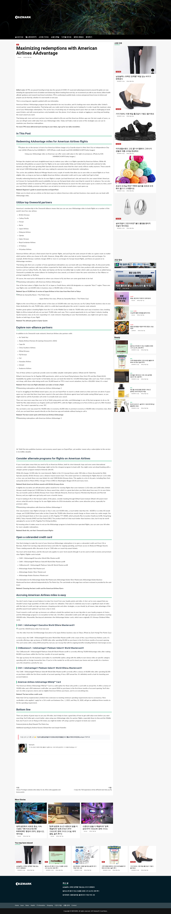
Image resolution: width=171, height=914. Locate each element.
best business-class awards (86, 193)
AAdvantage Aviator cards (65, 617)
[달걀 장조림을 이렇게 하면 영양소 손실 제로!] (121, 327)
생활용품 (76, 861)
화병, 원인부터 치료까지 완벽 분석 (140, 298)
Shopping (50, 905)
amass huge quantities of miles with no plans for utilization (43, 604)
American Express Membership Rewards (82, 493)
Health (33, 905)
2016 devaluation (65, 501)
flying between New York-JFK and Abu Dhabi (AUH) (87, 376)
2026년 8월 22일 (130, 116)
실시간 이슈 (19, 37)
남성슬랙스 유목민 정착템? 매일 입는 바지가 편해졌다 (79, 887)
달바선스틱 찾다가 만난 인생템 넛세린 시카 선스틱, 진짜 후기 (81, 891)
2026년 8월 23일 (130, 81)
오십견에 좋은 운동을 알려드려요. (140, 313)
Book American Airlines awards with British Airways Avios (43, 484)
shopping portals (54, 606)
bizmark (19, 57)
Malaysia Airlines (25, 232)
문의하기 (89, 37)
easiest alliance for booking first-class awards (50, 272)
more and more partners (36, 118)
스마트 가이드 (44, 37)
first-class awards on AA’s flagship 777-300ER (52, 516)
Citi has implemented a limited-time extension (40, 698)
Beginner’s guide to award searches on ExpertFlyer (41, 190)
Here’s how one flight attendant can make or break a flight (43, 385)
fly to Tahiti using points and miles (56, 400)
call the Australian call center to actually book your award (47, 397)
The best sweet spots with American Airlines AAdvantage (42, 415)
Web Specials (46, 166)
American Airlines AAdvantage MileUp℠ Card (35, 686)
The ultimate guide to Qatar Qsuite (35, 321)
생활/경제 (66, 905)
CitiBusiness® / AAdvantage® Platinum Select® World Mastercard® (43, 565)
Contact (74, 905)
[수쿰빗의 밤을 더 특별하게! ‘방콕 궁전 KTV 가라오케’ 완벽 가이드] (97, 813)
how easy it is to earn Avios (100, 490)
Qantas (21, 235)
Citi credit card (48, 700)
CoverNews (103, 911)
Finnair (21, 222)
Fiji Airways (23, 355)
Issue (122, 283)
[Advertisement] (109, 17)
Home (17, 905)
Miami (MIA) (34, 481)
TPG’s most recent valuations (71, 381)
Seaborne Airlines (25, 368)
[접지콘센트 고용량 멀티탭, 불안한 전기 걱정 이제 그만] (85, 855)
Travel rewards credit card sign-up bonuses (31, 612)
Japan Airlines (24, 229)
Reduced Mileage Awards (44, 172)
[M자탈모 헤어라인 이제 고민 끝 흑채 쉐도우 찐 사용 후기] (121, 376)
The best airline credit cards (32, 694)
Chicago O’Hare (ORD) (48, 481)
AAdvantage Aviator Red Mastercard (32, 568)
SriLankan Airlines (25, 249)
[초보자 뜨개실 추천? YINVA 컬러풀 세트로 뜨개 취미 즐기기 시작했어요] (135, 169)
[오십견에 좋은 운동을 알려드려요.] (121, 313)
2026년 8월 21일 (130, 153)
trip (17, 44)
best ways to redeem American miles (60, 193)
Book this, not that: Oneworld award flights (38, 530)
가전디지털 (58, 905)
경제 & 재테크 (79, 37)
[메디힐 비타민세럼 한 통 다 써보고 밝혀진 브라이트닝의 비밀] (121, 390)
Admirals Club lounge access (101, 643)
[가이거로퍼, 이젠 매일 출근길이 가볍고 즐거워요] (135, 97)
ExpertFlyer (62, 392)
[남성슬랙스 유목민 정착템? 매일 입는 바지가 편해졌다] (135, 60)
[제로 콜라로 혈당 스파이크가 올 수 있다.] (135, 277)
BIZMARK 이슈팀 (121, 81)
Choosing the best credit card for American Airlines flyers (43, 588)
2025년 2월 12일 (141, 330)
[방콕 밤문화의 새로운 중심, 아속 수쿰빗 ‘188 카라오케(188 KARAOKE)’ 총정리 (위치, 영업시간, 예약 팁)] (31, 813)
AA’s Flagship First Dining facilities (45, 521)
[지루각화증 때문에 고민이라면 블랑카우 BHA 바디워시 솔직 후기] (121, 361)
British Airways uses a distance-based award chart (46, 476)
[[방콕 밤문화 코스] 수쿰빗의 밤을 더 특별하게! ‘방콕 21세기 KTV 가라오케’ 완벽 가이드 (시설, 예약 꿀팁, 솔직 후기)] (64, 813)
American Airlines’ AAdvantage (27, 104)
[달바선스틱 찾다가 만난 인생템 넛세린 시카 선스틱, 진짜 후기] (121, 347)
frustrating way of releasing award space (70, 109)
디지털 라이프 (66, 37)
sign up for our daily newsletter (69, 127)
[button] (155, 36)
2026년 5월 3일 (92, 831)
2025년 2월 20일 (140, 315)
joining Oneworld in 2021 (47, 341)
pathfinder (134, 330)
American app (56, 411)
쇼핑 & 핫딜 (55, 37)
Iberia (21, 225)
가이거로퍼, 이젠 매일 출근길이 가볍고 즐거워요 (135, 114)
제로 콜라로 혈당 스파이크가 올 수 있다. (135, 285)
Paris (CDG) (88, 403)
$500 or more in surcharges (56, 259)
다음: (93, 789)
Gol (20, 358)
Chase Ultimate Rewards (58, 493)
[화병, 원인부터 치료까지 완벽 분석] (121, 298)
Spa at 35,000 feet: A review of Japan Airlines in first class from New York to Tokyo (52, 291)
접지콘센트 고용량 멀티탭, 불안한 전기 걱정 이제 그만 (79, 895)
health (117, 283)
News (27, 905)
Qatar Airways (24, 239)
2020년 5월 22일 (27, 57)
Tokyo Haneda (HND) (29, 518)
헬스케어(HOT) (31, 37)
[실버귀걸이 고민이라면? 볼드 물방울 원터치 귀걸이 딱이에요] (135, 207)
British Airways (24, 215)
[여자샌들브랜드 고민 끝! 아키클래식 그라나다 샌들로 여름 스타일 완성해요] (135, 132)
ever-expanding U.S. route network (48, 315)
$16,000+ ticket (94, 381)
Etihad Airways (24, 351)
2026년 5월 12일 (59, 836)
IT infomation (41, 905)
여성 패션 (118, 71)
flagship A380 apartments (45, 376)
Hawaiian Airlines (25, 361)
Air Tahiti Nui (23, 337)
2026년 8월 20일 (130, 190)
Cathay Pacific (24, 218)
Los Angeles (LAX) (43, 403)
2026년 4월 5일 (125, 288)
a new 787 (42, 405)
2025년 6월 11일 (140, 300)
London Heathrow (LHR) (93, 516)
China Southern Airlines (27, 348)
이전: (38, 790)
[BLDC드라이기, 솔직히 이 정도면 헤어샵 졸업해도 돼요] (121, 405)
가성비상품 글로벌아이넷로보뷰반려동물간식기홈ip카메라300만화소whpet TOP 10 (63, 737)
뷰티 (131, 344)
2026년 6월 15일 (26, 836)
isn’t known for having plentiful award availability (33, 181)
